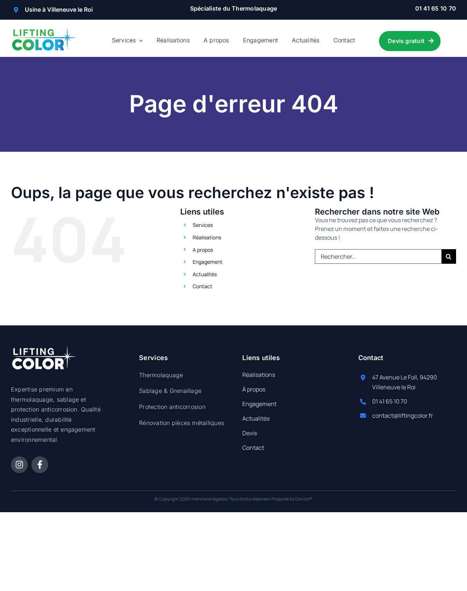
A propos (203, 249)
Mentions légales (209, 499)
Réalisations (207, 237)
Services (203, 224)
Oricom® (304, 499)
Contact (202, 286)
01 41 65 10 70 (435, 8)
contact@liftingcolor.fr (402, 416)
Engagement (208, 261)
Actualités (205, 274)
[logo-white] (44, 349)
